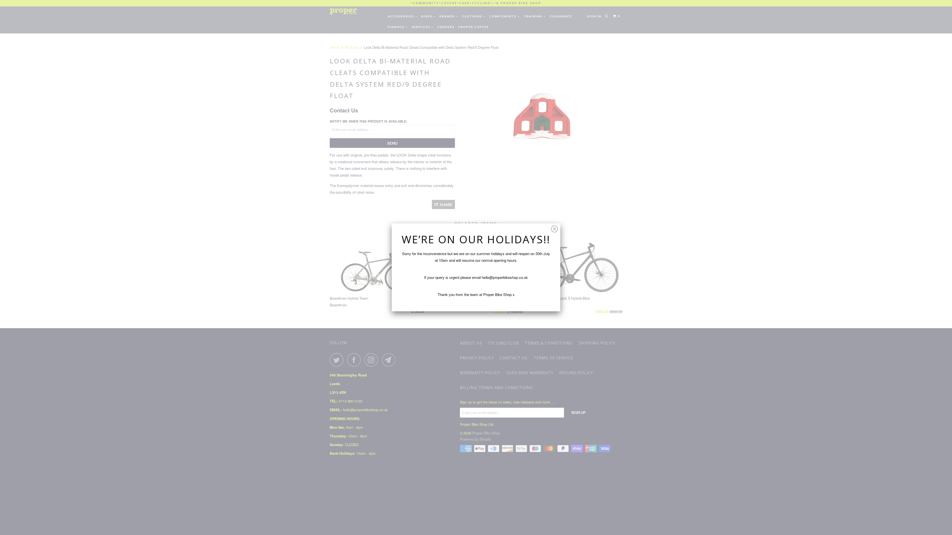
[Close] (554, 228)
